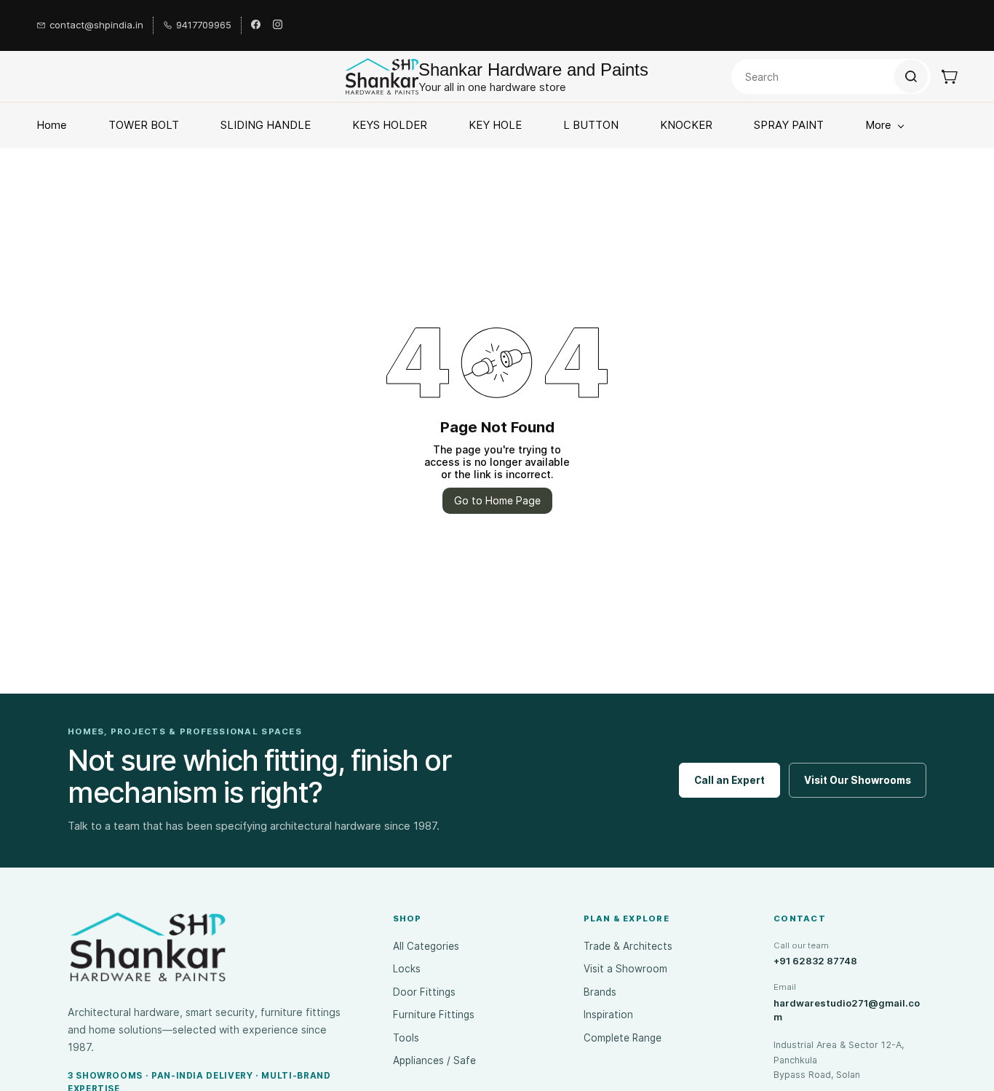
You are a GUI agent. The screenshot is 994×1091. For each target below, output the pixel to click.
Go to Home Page (497, 500)
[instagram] (277, 25)
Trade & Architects (628, 946)
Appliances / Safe (434, 1060)
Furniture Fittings (433, 1014)
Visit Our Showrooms (857, 780)
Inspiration (608, 1014)
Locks (407, 969)
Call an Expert (729, 780)
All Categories (426, 946)
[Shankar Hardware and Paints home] (148, 947)
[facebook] (256, 25)
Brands (600, 992)
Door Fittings (424, 992)
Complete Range (622, 1038)
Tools (406, 1038)
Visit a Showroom (625, 969)
